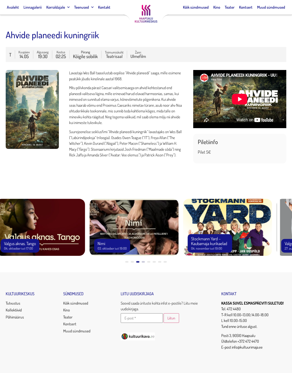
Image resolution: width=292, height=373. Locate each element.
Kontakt (104, 7)
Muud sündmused (271, 7)
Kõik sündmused (196, 7)
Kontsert (246, 7)
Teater (230, 7)
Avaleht (13, 7)
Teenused (81, 7)
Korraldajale (55, 7)
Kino (216, 7)
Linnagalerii (32, 7)
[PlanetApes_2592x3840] (32, 147)
